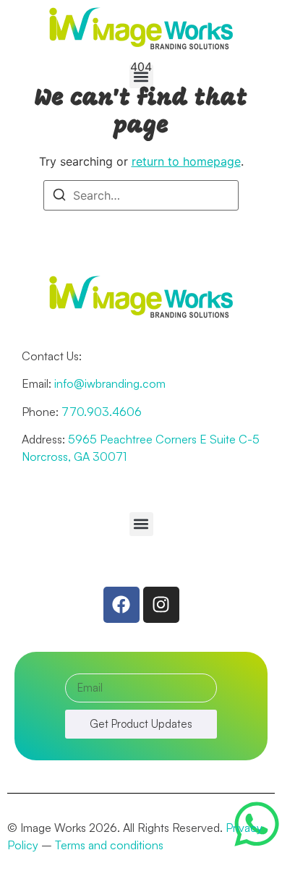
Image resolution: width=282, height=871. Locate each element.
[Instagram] (161, 605)
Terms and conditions (109, 845)
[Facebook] (121, 605)
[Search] (59, 197)
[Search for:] (141, 195)
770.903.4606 (101, 411)
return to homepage (186, 161)
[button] (141, 76)
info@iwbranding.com (110, 383)
